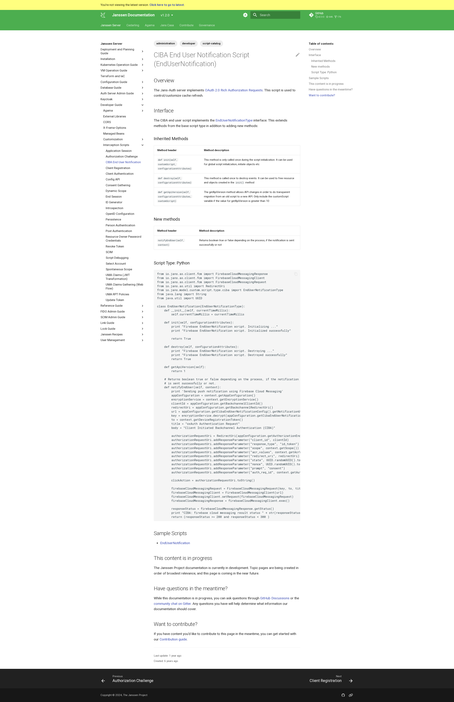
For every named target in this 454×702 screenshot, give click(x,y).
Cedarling (132, 25)
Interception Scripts (116, 145)
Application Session (119, 150)
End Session (114, 196)
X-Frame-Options (114, 127)
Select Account (116, 263)
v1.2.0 (165, 15)
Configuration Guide (114, 82)
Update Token (115, 300)
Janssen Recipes (112, 334)
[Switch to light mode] (245, 15)
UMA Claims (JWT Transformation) (118, 277)
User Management (113, 340)
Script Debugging (117, 257)
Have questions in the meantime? (331, 89)
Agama (149, 25)
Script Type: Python (324, 72)
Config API (113, 179)
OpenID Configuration (120, 213)
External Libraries (114, 116)
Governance (207, 25)
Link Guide (107, 323)
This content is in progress (326, 83)
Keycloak (106, 99)
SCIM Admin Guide (113, 317)
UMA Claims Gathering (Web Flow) (124, 286)
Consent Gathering (118, 185)
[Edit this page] (297, 55)
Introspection (114, 208)
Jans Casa (167, 25)
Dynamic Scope (116, 191)
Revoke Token (115, 246)
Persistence (113, 219)
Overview (315, 49)
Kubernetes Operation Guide (119, 64)
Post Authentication (119, 231)
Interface (315, 55)
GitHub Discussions (274, 598)
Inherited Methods (323, 61)
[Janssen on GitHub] (343, 695)
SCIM (109, 252)
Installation (108, 59)
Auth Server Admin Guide (117, 93)
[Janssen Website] (350, 695)
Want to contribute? (322, 95)
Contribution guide (173, 639)
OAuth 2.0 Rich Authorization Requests (234, 90)
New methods (320, 66)
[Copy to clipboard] (295, 274)
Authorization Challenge (122, 156)
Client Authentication (120, 173)
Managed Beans (113, 133)
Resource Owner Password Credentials (123, 238)
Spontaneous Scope (119, 269)
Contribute (186, 25)
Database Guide (111, 87)
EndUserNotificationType (234, 120)
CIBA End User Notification (123, 162)
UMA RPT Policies (117, 294)
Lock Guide (108, 328)
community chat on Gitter (172, 604)
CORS (107, 122)
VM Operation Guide (114, 70)
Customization (113, 139)
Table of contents (321, 43)
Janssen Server (111, 25)
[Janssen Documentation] (103, 15)
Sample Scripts (319, 78)
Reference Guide (112, 305)
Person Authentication (120, 225)
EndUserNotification (175, 543)
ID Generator (114, 202)
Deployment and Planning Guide (117, 51)
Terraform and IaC (113, 76)
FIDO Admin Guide (113, 311)
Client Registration (118, 168)
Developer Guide (111, 105)
